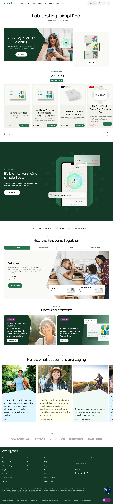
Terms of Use (34, 500)
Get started (21, 54)
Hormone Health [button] (54, 3)
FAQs (45, 462)
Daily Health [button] (19, 3)
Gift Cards (5, 482)
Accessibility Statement (7, 500)
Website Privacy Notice (22, 500)
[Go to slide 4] (9, 134)
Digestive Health (7, 462)
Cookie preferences (86, 500)
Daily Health (5, 470)
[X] (88, 473)
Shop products (15, 286)
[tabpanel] (56, 275)
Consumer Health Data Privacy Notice (49, 500)
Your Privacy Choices (66, 500)
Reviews (29, 470)
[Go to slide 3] (7, 134)
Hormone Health (7, 478)
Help (45, 466)
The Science (30, 462)
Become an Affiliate (50, 478)
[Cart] (104, 3)
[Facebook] (82, 473)
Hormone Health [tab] (95, 247)
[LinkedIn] (79, 473)
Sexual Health (6, 474)
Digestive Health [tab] (43, 247)
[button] (109, 463)
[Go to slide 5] (11, 134)
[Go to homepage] (7, 3)
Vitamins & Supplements (9, 466)
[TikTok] (85, 473)
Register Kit (92, 3)
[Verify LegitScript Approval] (107, 490)
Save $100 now (12, 340)
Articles (29, 466)
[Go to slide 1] (4, 134)
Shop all (91, 62)
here (13, 490)
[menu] (108, 3)
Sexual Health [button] (42, 3)
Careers (46, 470)
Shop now (64, 340)
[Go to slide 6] (12, 134)
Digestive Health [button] (30, 3)
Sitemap (76, 500)
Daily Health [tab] (17, 247)
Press (46, 474)
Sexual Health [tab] (69, 247)
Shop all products (56, 80)
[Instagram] (76, 473)
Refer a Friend (48, 482)
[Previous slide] (103, 134)
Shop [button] (62, 3)
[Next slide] (107, 134)
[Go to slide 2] (6, 134)
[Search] (99, 3)
